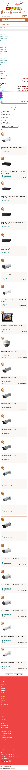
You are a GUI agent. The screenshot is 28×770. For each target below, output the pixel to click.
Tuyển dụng (17, 3)
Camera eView (3, 69)
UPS (2, 702)
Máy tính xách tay (4, 704)
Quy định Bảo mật (4, 741)
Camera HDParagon (4, 36)
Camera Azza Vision (4, 53)
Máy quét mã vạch (4, 710)
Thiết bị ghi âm (4, 681)
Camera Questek (3, 45)
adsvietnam (12, 768)
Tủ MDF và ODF (4, 684)
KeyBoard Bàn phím (5, 719)
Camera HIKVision (3, 51)
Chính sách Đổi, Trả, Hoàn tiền (7, 737)
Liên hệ (3, 3)
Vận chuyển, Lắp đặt (5, 739)
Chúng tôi (10, 1)
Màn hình (2, 706)
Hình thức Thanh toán (5, 743)
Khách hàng (24, 2)
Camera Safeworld (3, 40)
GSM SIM (3, 688)
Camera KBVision (3, 66)
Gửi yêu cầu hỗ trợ (24, 101)
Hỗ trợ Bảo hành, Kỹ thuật (6, 733)
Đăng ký (17, 5)
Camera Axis (2, 34)
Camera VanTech (3, 38)
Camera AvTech (3, 47)
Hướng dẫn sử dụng (17, 1)
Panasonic (9, 129)
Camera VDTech (3, 71)
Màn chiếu (3, 708)
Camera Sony (2, 62)
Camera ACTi (2, 73)
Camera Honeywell (3, 32)
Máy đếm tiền (3, 717)
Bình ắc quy (3, 700)
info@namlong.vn (5, 752)
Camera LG (2, 58)
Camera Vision (3, 56)
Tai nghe (2, 683)
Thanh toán (10, 3)
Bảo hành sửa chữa (4, 727)
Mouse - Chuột (3, 721)
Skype (2, 86)
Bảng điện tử (3, 716)
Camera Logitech (3, 64)
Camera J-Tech (3, 49)
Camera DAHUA (3, 42)
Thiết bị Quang (3, 690)
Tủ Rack (2, 698)
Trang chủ (4, 1)
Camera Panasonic (3, 29)
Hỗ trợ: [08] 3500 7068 (7, 5)
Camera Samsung (3, 60)
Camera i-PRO (3, 27)
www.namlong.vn (13, 752)
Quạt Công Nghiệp (4, 725)
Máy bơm (2, 692)
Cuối (21, 674)
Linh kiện (2, 723)
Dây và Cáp (3, 686)
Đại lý (24, 1)
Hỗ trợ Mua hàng (4, 735)
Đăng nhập (23, 5)
